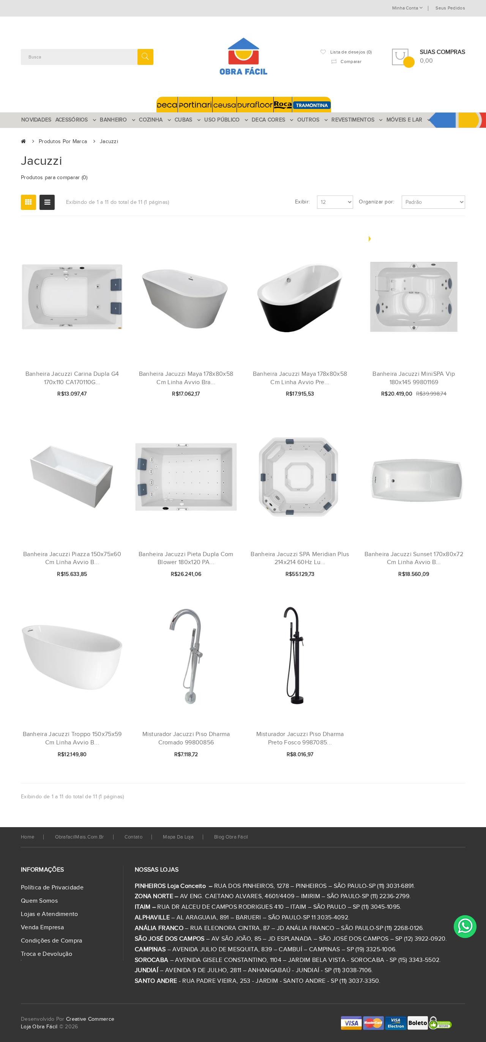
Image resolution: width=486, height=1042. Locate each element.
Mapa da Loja (178, 837)
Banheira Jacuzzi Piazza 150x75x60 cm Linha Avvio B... (72, 558)
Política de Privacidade (52, 887)
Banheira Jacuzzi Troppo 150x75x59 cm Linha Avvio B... (72, 738)
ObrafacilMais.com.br (79, 837)
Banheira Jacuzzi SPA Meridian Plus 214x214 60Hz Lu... (300, 558)
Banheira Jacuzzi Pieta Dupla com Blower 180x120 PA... (186, 558)
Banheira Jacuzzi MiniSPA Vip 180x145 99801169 (413, 378)
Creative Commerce (90, 1019)
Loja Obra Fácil (39, 1027)
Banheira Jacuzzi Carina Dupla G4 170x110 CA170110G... (72, 378)
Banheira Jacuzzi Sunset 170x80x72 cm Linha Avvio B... (413, 558)
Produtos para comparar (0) (54, 178)
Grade (28, 202)
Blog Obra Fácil (231, 837)
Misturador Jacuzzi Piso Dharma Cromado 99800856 (186, 738)
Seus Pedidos (450, 8)
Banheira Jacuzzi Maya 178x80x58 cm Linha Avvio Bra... (186, 378)
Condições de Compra (51, 940)
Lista (47, 202)
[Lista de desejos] (92, 394)
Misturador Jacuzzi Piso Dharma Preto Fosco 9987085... (300, 738)
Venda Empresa (42, 927)
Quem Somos (39, 901)
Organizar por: (376, 202)
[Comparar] (105, 394)
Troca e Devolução (46, 954)
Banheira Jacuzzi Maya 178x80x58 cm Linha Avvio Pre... (300, 378)
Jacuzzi (109, 142)
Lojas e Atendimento (49, 914)
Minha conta (405, 8)
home (27, 837)
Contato (133, 837)
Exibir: (302, 202)
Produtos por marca (63, 142)
